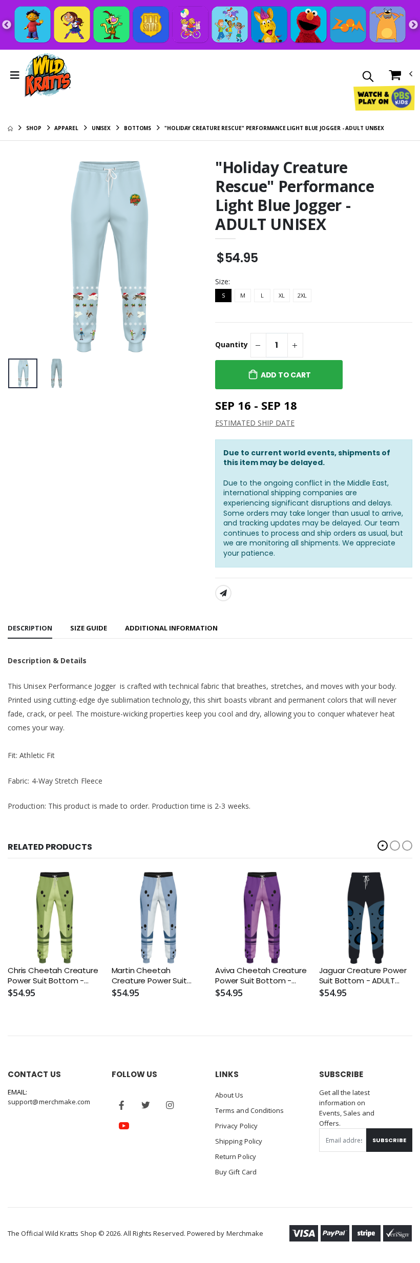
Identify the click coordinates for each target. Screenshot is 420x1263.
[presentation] (23, 256)
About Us (229, 1095)
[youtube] (124, 1125)
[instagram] (170, 1105)
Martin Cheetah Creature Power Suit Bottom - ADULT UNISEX (155, 975)
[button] (368, 77)
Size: (222, 281)
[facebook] (122, 1105)
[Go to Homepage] (48, 75)
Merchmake (245, 1233)
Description (30, 628)
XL (282, 295)
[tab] (30, 629)
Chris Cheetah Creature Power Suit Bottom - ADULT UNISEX (53, 975)
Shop (33, 128)
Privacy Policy (236, 1125)
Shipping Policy (238, 1141)
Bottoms (137, 128)
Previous (7, 25)
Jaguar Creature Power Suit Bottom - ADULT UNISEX (363, 975)
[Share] (223, 593)
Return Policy (235, 1156)
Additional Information (171, 628)
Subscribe (389, 1140)
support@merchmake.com (49, 1101)
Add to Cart (286, 375)
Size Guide (88, 628)
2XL (302, 295)
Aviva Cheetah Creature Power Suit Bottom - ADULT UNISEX (261, 975)
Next (413, 25)
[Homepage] (10, 128)
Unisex (101, 128)
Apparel (66, 128)
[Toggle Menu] (15, 75)
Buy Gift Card (236, 1171)
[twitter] (146, 1105)
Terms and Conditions (249, 1110)
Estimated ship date (255, 423)
